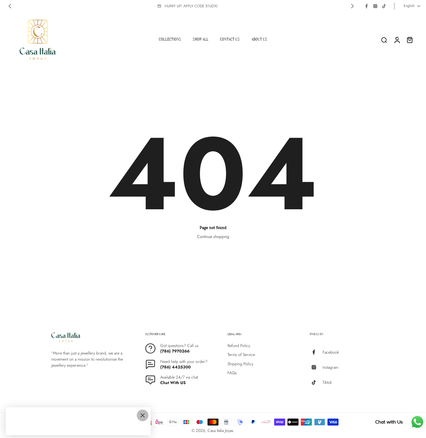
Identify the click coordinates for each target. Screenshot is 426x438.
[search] (384, 40)
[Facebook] (366, 6)
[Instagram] (375, 6)
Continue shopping (213, 236)
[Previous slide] (10, 6)
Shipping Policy (240, 363)
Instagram (330, 367)
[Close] (142, 415)
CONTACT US (230, 39)
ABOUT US (259, 39)
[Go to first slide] (352, 6)
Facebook (331, 352)
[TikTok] (384, 6)
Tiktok (327, 382)
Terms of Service (241, 354)
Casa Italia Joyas (220, 430)
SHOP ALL (200, 39)
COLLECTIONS (170, 39)
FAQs (232, 373)
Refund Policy (238, 345)
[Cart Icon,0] (409, 39)
